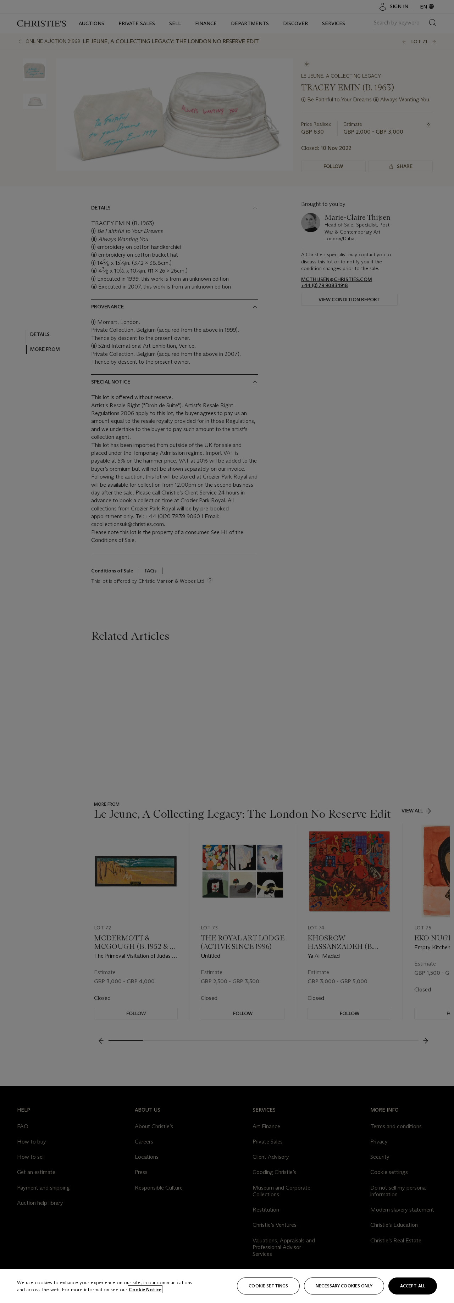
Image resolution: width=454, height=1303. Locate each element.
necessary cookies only (344, 1285)
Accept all (412, 1285)
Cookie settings (268, 1285)
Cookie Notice (145, 1289)
